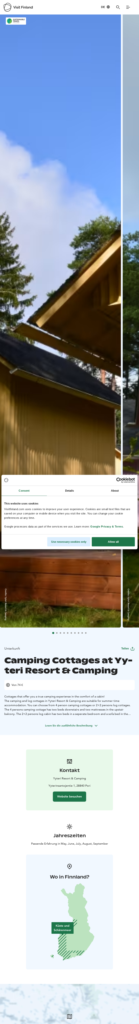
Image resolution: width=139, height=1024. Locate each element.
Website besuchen (69, 796)
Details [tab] (69, 490)
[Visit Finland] (18, 7)
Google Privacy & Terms (106, 526)
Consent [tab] (24, 490)
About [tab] (115, 490)
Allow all (113, 541)
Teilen (125, 648)
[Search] (118, 7)
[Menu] (128, 7)
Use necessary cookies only (68, 541)
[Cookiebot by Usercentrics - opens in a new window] (119, 480)
